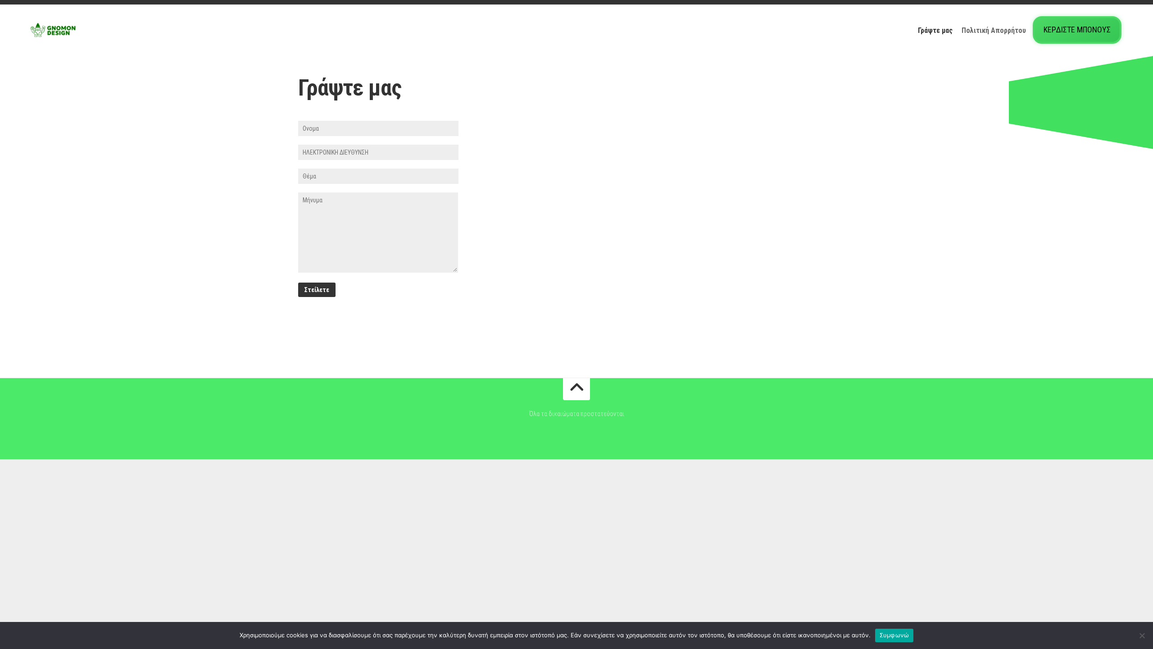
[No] (1141, 635)
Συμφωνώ (894, 635)
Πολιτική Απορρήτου (994, 30)
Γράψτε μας (935, 30)
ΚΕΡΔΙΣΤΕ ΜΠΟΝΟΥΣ (1077, 29)
